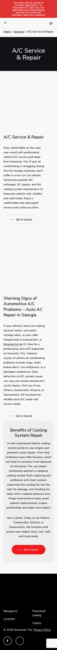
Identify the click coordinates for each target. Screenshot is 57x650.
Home (7, 32)
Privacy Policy (42, 630)
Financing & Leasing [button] (39, 613)
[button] (51, 23)
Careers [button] (36, 623)
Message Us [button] (10, 611)
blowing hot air (12, 344)
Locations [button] (9, 619)
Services (19, 32)
